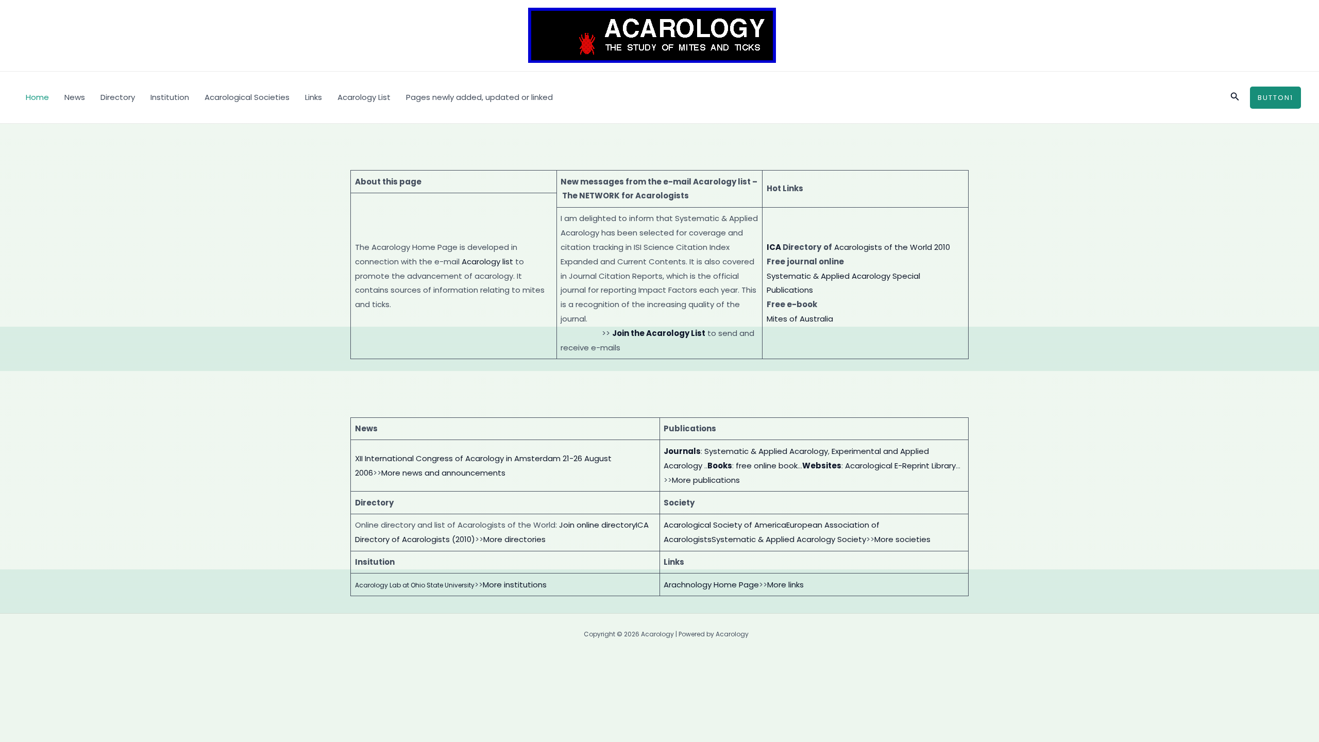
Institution (169, 97)
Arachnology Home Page (711, 584)
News (74, 97)
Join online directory (597, 524)
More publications (706, 480)
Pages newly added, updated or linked (479, 97)
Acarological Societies (247, 97)
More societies (902, 539)
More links (785, 584)
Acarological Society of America (725, 524)
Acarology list (487, 261)
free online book (767, 465)
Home (37, 97)
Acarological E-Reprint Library (900, 465)
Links (313, 97)
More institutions (515, 584)
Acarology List (364, 97)
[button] (1235, 97)
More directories (514, 539)
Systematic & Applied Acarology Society (789, 539)
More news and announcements (443, 472)
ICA (774, 247)
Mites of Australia (800, 318)
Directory (117, 97)
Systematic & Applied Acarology (766, 451)
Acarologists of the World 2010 (892, 247)
